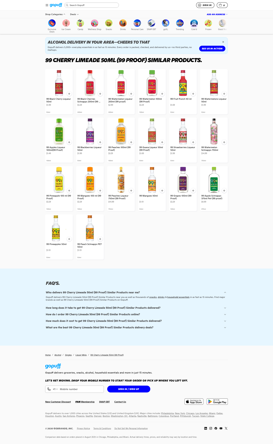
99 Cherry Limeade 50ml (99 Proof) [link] (107, 355)
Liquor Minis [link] (81, 355)
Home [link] (48, 355)
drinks (161, 297)
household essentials (178, 297)
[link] (56, 5)
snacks (153, 297)
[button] (222, 5)
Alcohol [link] (57, 355)
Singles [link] (68, 355)
